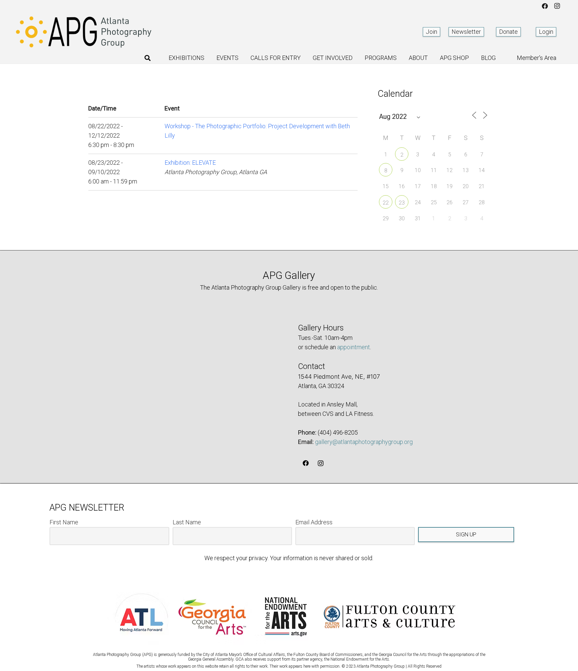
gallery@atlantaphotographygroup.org (364, 441)
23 (402, 203)
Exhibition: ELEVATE (190, 162)
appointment (353, 347)
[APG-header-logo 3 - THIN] (84, 32)
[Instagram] (557, 6)
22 (386, 203)
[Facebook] (545, 6)
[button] (147, 58)
